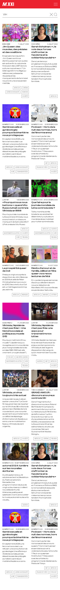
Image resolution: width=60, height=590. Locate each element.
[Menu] (56, 4)
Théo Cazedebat (38, 390)
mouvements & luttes (12, 233)
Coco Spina (35, 44)
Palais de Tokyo (42, 167)
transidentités (22, 171)
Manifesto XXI (7, 124)
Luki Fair (5, 200)
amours (45, 294)
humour (25, 92)
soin (12, 171)
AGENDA (39, 361)
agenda (54, 229)
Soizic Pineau (7, 323)
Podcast (54, 167)
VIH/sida (25, 237)
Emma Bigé (6, 44)
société (25, 96)
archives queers (22, 357)
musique (25, 294)
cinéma (25, 88)
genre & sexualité (13, 92)
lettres (54, 294)
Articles (17, 88)
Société (54, 171)
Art (46, 163)
